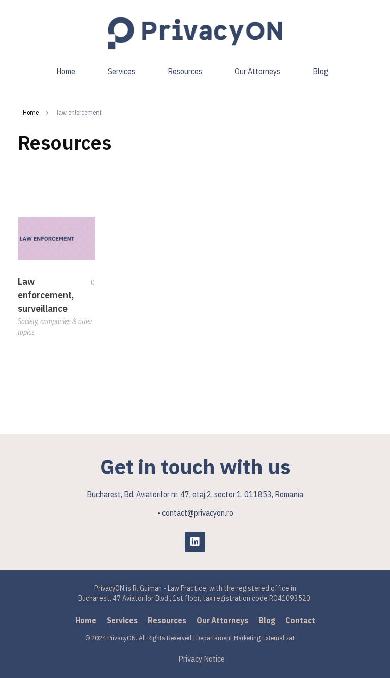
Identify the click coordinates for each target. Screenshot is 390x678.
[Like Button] (85, 282)
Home (31, 112)
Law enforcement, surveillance (46, 295)
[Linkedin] (195, 542)
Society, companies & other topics (55, 327)
